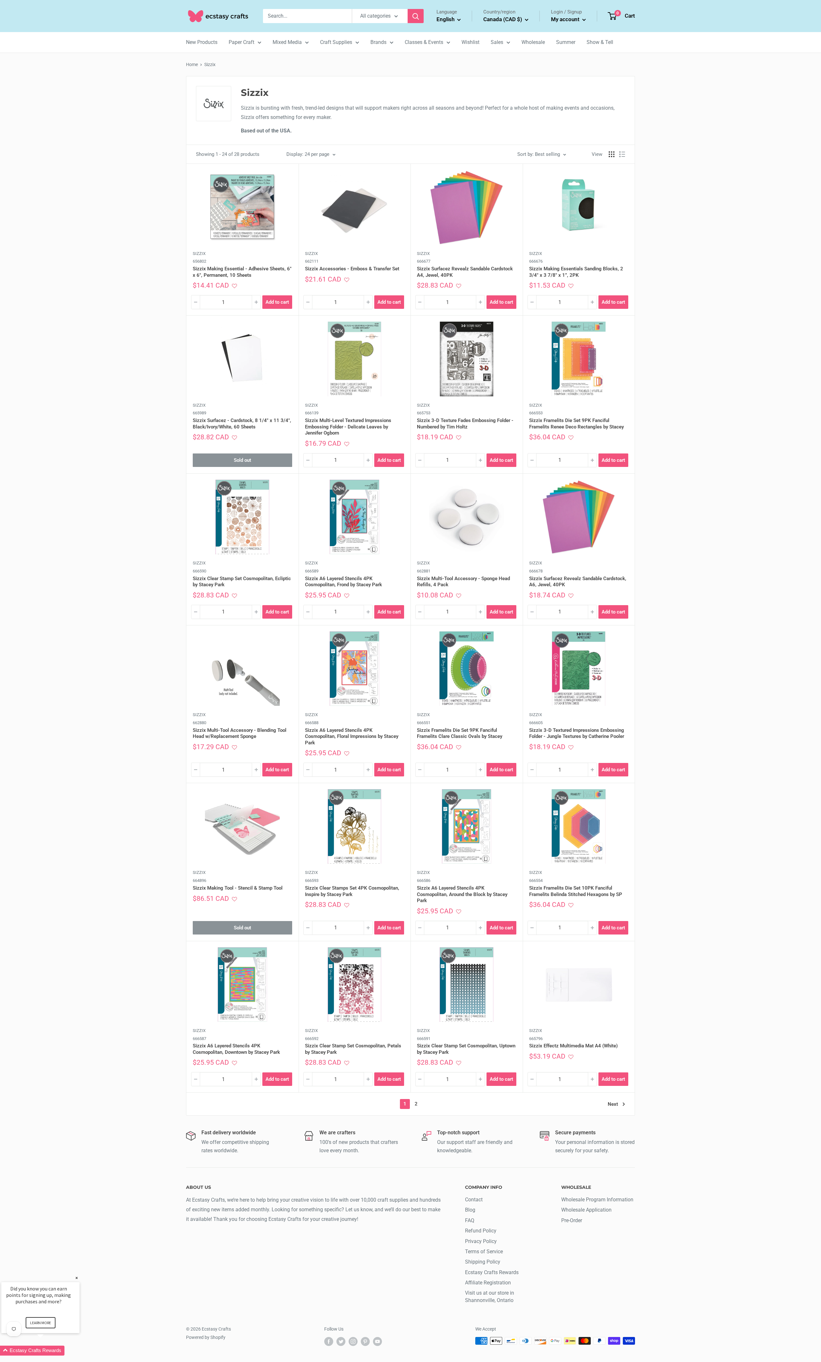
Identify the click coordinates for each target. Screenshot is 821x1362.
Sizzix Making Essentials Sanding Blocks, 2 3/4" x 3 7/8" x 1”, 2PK (576, 272)
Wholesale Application (586, 1210)
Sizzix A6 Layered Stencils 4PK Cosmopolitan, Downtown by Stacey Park (236, 1049)
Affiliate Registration (488, 1283)
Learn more (40, 1322)
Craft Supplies (336, 42)
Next (613, 1104)
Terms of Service (484, 1251)
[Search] (416, 16)
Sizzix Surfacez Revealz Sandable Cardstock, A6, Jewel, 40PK (577, 582)
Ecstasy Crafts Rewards (492, 1272)
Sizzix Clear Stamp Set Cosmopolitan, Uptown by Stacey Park (466, 1049)
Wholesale (533, 42)
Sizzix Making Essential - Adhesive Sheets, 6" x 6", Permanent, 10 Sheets (242, 272)
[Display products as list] (622, 154)
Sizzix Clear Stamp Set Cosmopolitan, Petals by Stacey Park (353, 1049)
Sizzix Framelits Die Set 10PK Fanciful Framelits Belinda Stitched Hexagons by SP (575, 891)
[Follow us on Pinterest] (365, 1341)
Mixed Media (287, 42)
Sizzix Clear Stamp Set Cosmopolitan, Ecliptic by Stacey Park (242, 582)
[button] (234, 286)
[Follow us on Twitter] (340, 1341)
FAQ (469, 1220)
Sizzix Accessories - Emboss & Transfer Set (352, 269)
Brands (378, 42)
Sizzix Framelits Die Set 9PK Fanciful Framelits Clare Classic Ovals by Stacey (459, 733)
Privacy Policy (481, 1241)
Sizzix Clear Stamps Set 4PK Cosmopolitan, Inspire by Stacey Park (352, 891)
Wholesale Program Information (597, 1200)
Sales (497, 42)
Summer (565, 42)
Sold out (242, 460)
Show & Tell (600, 42)
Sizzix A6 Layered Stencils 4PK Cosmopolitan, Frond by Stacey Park (343, 582)
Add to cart (277, 302)
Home (192, 64)
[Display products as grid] (611, 154)
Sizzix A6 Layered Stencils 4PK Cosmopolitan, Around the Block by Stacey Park (462, 894)
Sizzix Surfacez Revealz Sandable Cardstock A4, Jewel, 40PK (465, 272)
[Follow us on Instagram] (353, 1341)
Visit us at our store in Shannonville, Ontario (489, 1296)
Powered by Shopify (205, 1337)
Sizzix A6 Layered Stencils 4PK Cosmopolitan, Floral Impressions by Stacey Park (351, 736)
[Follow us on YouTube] (377, 1341)
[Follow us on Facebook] (328, 1341)
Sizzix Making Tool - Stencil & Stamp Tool (238, 888)
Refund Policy (480, 1231)
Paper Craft (241, 42)
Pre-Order (571, 1220)
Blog (470, 1210)
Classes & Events (424, 42)
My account (566, 19)
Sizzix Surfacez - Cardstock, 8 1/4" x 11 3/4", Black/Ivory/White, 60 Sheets (242, 424)
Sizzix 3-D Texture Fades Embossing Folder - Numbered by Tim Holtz (465, 424)
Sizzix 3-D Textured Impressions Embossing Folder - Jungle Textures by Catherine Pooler (576, 733)
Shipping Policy (482, 1262)
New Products (201, 42)
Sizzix (210, 64)
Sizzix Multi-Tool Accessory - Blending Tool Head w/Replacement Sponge (239, 733)
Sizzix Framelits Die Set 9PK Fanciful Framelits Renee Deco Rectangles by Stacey (576, 424)
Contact (474, 1200)
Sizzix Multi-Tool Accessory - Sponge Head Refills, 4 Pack (463, 582)
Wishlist (470, 42)
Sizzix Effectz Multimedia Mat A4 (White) (573, 1046)
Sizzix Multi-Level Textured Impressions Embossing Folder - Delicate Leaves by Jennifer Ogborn (348, 427)
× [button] (76, 1278)
